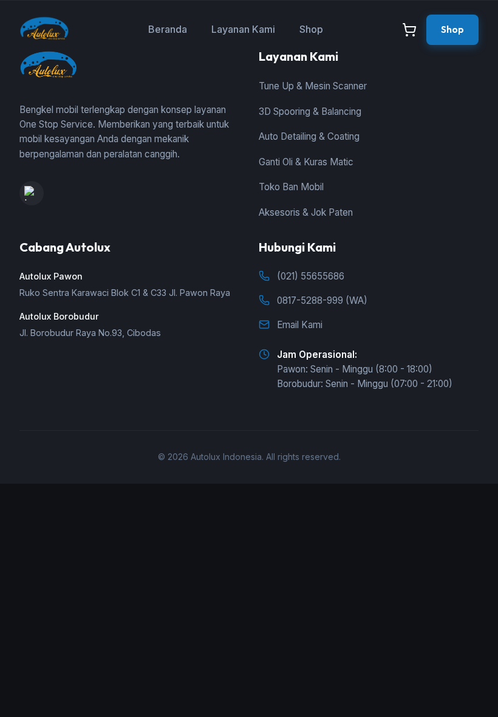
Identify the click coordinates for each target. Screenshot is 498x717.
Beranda (167, 29)
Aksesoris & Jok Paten (306, 212)
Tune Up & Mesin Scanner (313, 86)
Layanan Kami (243, 29)
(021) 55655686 (310, 276)
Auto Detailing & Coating (309, 136)
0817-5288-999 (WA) (322, 300)
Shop (311, 29)
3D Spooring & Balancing (310, 111)
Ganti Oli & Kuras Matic (306, 162)
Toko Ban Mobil (291, 187)
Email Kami (299, 325)
